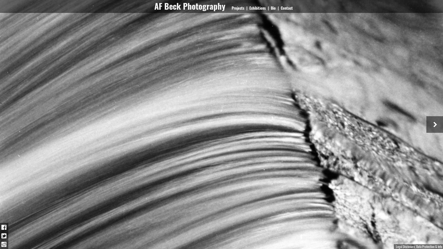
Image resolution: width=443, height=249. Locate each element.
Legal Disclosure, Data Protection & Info (419, 246)
